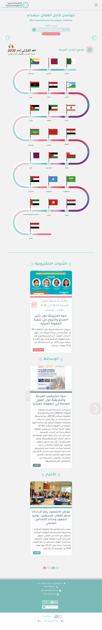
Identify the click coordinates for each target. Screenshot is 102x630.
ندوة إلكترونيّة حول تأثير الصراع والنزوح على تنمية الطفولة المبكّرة (51, 320)
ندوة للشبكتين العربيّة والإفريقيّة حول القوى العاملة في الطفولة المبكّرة (51, 400)
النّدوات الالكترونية (51, 264)
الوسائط (51, 359)
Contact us (51, 607)
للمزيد (36, 465)
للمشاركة (38, 350)
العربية (54, 26)
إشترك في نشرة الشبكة (51, 34)
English (48, 26)
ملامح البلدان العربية (71, 50)
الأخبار (51, 475)
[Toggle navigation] (96, 5)
